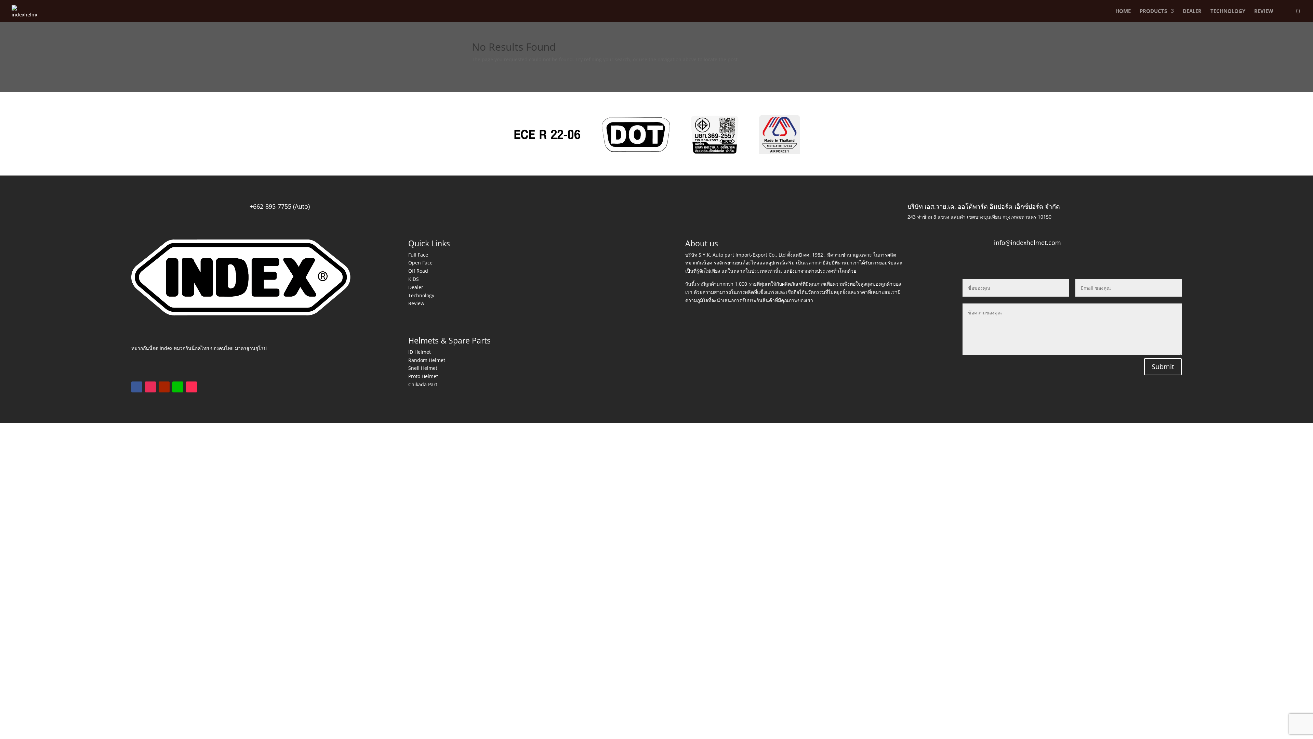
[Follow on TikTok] (191, 386)
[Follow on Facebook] (136, 386)
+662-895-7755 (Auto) (280, 206)
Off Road (418, 271)
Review (416, 303)
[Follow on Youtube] (164, 386)
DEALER (1192, 11)
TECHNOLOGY (1227, 11)
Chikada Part (422, 384)
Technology (421, 295)
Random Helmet (426, 360)
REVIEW (1263, 11)
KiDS (413, 279)
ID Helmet (419, 352)
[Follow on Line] (177, 386)
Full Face (418, 254)
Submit (1163, 366)
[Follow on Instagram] (150, 386)
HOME (1123, 11)
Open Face (420, 262)
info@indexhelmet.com (1027, 242)
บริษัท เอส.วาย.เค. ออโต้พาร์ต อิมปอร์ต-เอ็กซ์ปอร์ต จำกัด (983, 206)
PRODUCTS (1153, 11)
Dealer (415, 287)
